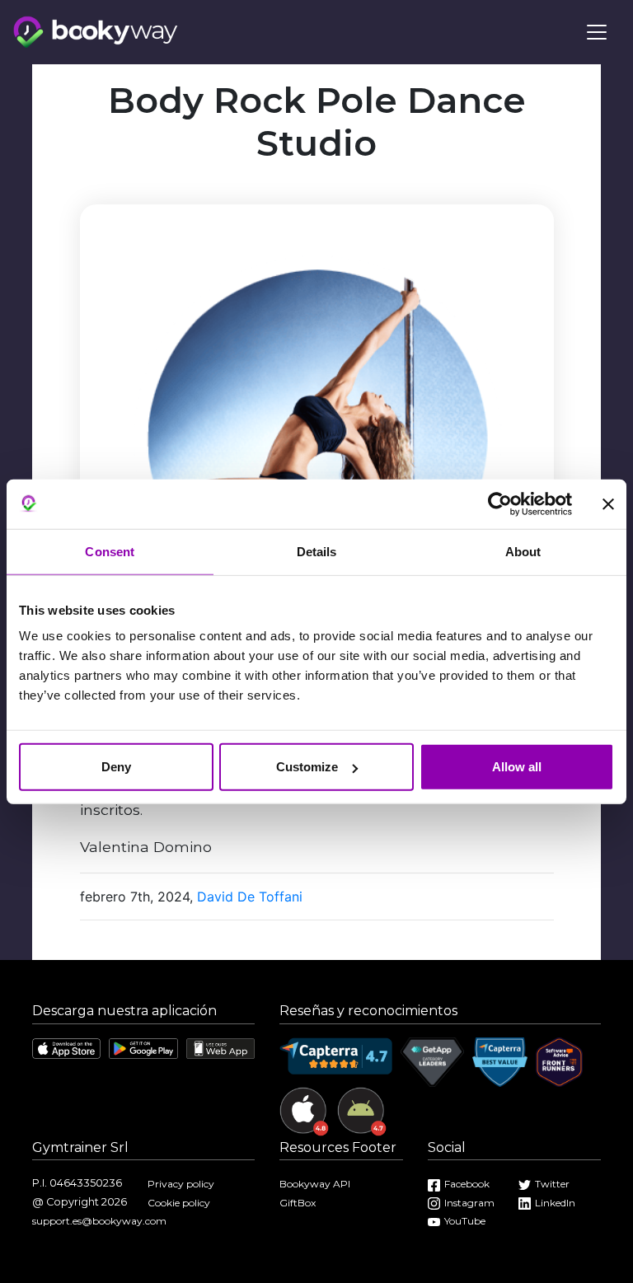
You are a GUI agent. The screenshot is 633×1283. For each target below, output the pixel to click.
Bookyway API (314, 1184)
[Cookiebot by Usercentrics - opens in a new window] (500, 503)
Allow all (517, 767)
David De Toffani (249, 896)
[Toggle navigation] (597, 32)
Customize (307, 767)
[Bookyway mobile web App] (220, 1048)
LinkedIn (555, 1202)
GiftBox (297, 1202)
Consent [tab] (109, 551)
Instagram (469, 1202)
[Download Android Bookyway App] (143, 1048)
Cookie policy (179, 1202)
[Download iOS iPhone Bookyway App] (66, 1048)
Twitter (552, 1184)
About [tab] (523, 551)
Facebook (467, 1184)
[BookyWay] (95, 30)
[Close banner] (608, 503)
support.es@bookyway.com (99, 1221)
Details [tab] (317, 551)
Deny (116, 767)
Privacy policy (181, 1184)
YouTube (464, 1221)
